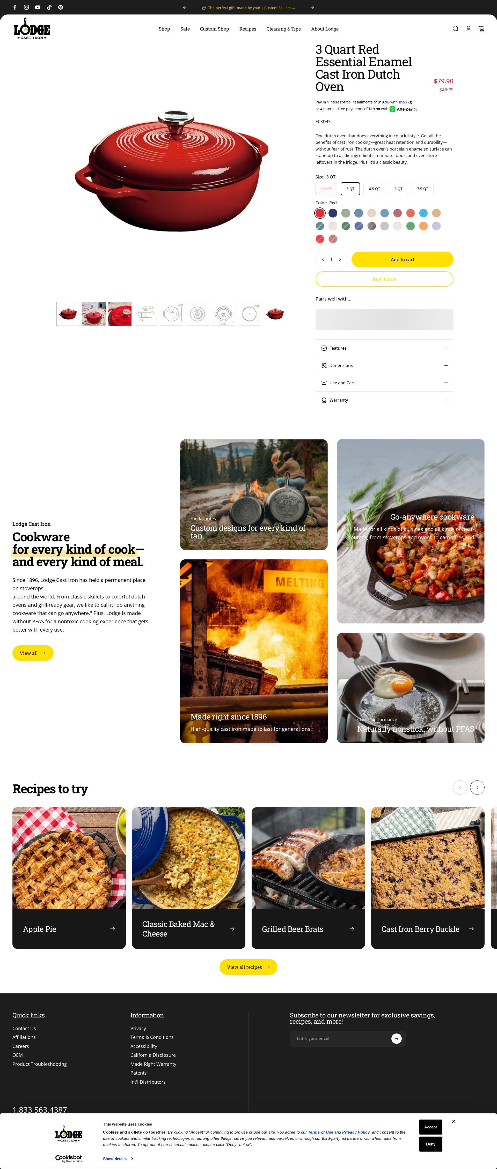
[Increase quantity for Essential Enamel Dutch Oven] (341, 259)
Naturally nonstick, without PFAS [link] (415, 729)
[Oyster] (332, 226)
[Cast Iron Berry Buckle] (428, 878)
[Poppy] (410, 213)
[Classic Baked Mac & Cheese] (188, 878)
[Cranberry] (332, 239)
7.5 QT (422, 188)
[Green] (410, 226)
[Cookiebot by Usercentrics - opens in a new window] (68, 1159)
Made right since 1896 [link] (229, 716)
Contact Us (24, 1028)
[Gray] (384, 226)
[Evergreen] (345, 226)
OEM (17, 1055)
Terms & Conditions (152, 1037)
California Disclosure (153, 1055)
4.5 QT (374, 188)
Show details (115, 1159)
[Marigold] (436, 213)
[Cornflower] (423, 213)
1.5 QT (326, 188)
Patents (138, 1073)
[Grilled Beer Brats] (308, 878)
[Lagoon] (320, 226)
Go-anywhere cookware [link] (432, 517)
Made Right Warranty (153, 1064)
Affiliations (24, 1037)
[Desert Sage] (345, 213)
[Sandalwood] (371, 213)
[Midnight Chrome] (371, 226)
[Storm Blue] (358, 213)
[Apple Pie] (69, 878)
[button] (68, 314)
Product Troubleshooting (39, 1064)
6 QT (398, 188)
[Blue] (332, 213)
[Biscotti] (397, 226)
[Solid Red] (320, 239)
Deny (430, 1144)
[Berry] (397, 213)
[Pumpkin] (423, 226)
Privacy (138, 1028)
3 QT (350, 188)
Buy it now (384, 279)
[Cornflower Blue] (384, 213)
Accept (430, 1127)
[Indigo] (358, 226)
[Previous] (185, 7)
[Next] (312, 7)
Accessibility (143, 1046)
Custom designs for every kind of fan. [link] (248, 531)
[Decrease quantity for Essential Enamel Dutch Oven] (322, 259)
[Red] (320, 213)
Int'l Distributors (148, 1082)
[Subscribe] (396, 1038)
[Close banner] (454, 1121)
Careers (20, 1046)
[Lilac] (436, 226)
